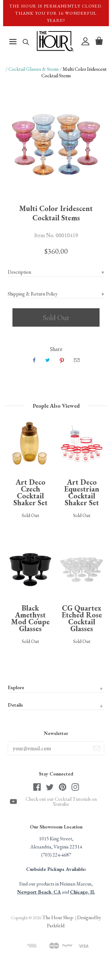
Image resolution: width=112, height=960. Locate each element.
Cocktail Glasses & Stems (33, 69)
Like (34, 360)
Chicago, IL (82, 892)
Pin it (62, 360)
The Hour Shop (57, 917)
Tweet (47, 360)
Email (77, 360)
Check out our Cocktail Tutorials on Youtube (61, 802)
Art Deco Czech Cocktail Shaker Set (30, 492)
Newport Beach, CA (39, 892)
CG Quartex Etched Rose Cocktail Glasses (82, 618)
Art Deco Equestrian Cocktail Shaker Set (81, 492)
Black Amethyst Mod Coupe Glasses (30, 618)
